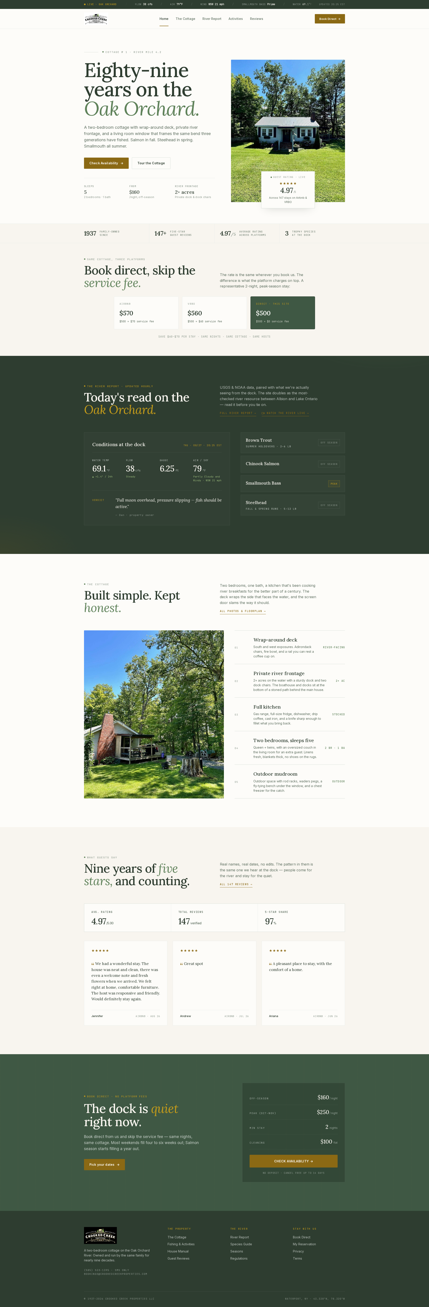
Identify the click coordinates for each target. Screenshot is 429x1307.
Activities (236, 19)
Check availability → (293, 1161)
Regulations (239, 1258)
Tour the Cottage (151, 163)
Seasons (236, 1251)
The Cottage (185, 19)
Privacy (298, 1251)
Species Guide (241, 1244)
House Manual (178, 1251)
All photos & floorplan (243, 611)
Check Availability (106, 163)
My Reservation (304, 1244)
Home (164, 19)
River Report (211, 19)
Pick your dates (104, 1164)
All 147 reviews (236, 884)
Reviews (256, 19)
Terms (297, 1258)
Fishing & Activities (181, 1244)
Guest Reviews (178, 1258)
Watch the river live (288, 413)
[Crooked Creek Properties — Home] (96, 19)
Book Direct (330, 19)
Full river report (238, 413)
